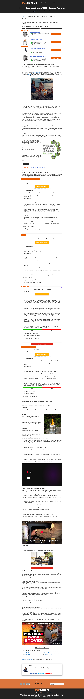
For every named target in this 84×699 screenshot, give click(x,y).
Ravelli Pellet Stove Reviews (49, 652)
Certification (55, 2)
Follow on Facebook (33, 673)
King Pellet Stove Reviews (28, 654)
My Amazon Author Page (39, 686)
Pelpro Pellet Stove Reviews (29, 655)
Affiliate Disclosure (50, 692)
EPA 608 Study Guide (39, 684)
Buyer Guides (47, 2)
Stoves (26, 659)
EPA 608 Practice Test (39, 683)
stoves (29, 74)
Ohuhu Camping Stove (35, 32)
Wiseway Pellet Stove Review (49, 655)
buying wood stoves (36, 72)
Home (42, 2)
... (60, 673)
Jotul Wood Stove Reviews (29, 652)
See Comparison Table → (42, 344)
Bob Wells (42, 692)
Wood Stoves (30, 659)
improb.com (43, 565)
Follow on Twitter (40, 673)
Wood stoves (24, 16)
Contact (46, 692)
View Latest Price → (56, 33)
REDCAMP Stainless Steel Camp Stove (38, 56)
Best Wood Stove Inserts (48, 654)
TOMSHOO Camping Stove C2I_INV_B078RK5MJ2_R (36, 40)
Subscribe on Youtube (48, 673)
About (62, 2)
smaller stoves (26, 326)
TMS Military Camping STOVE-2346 (37, 48)
